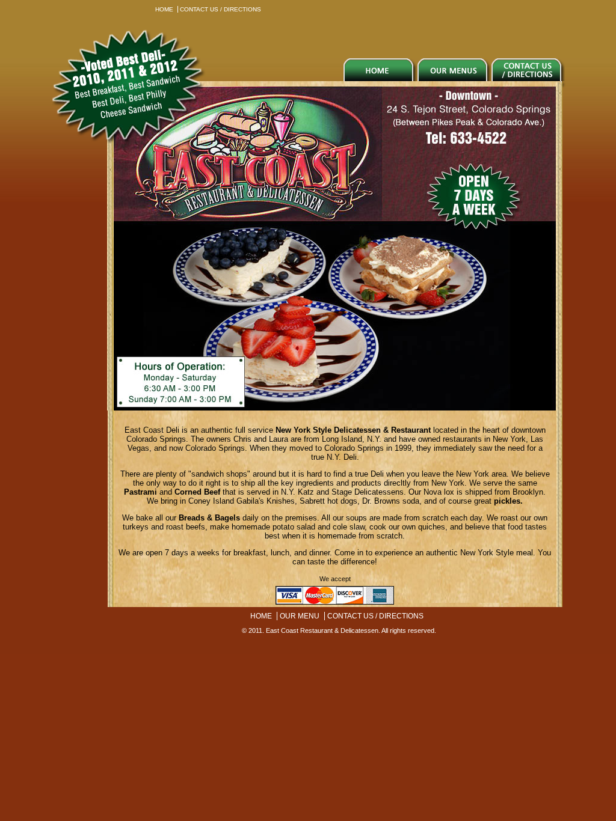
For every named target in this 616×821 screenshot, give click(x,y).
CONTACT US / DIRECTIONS (220, 9)
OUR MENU (299, 616)
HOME (164, 9)
